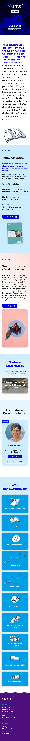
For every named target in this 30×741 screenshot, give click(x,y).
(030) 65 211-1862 (10, 709)
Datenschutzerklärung (8, 717)
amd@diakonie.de (12, 707)
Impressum (5, 715)
